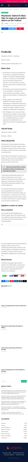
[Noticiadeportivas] (14, 5)
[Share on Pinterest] (20, 28)
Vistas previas (5, 12)
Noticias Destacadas (5, 433)
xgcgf (6, 23)
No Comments (8, 25)
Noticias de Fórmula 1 (5, 429)
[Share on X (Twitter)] (12, 28)
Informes (3, 425)
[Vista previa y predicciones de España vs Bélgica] (14, 317)
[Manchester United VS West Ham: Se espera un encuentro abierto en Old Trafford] (14, 40)
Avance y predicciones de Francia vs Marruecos (13, 305)
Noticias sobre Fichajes (6, 435)
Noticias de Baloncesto (6, 427)
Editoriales (3, 423)
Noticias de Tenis (4, 431)
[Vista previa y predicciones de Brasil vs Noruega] (14, 339)
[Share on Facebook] (5, 28)
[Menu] (2, 5)
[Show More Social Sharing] (25, 28)
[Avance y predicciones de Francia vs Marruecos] (14, 297)
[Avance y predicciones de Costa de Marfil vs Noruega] (14, 361)
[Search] (26, 5)
